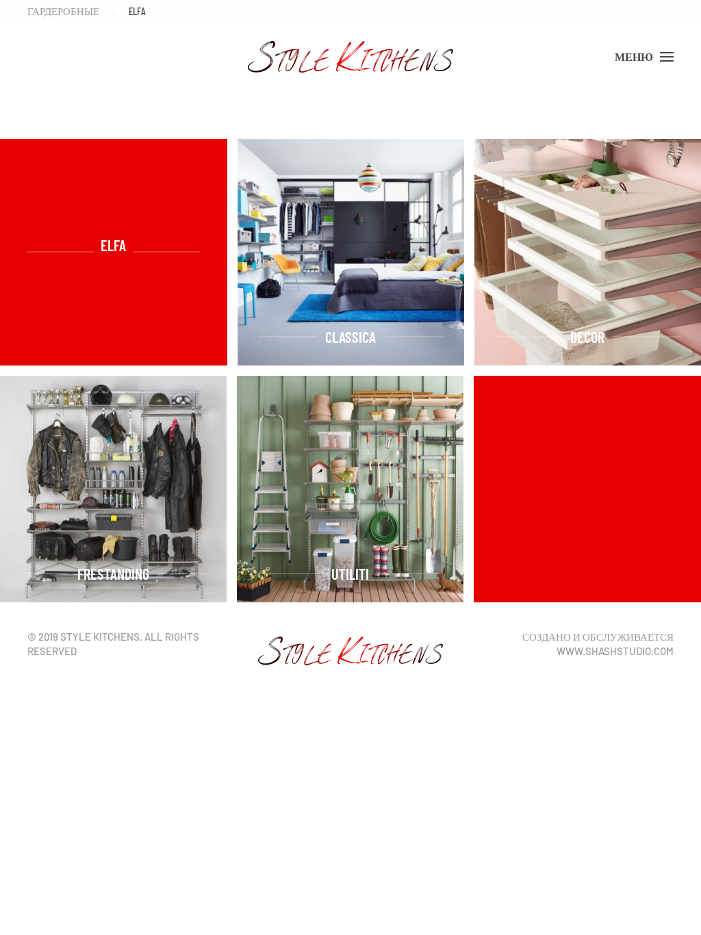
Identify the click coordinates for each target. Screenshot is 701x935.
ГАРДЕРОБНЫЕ (63, 11)
